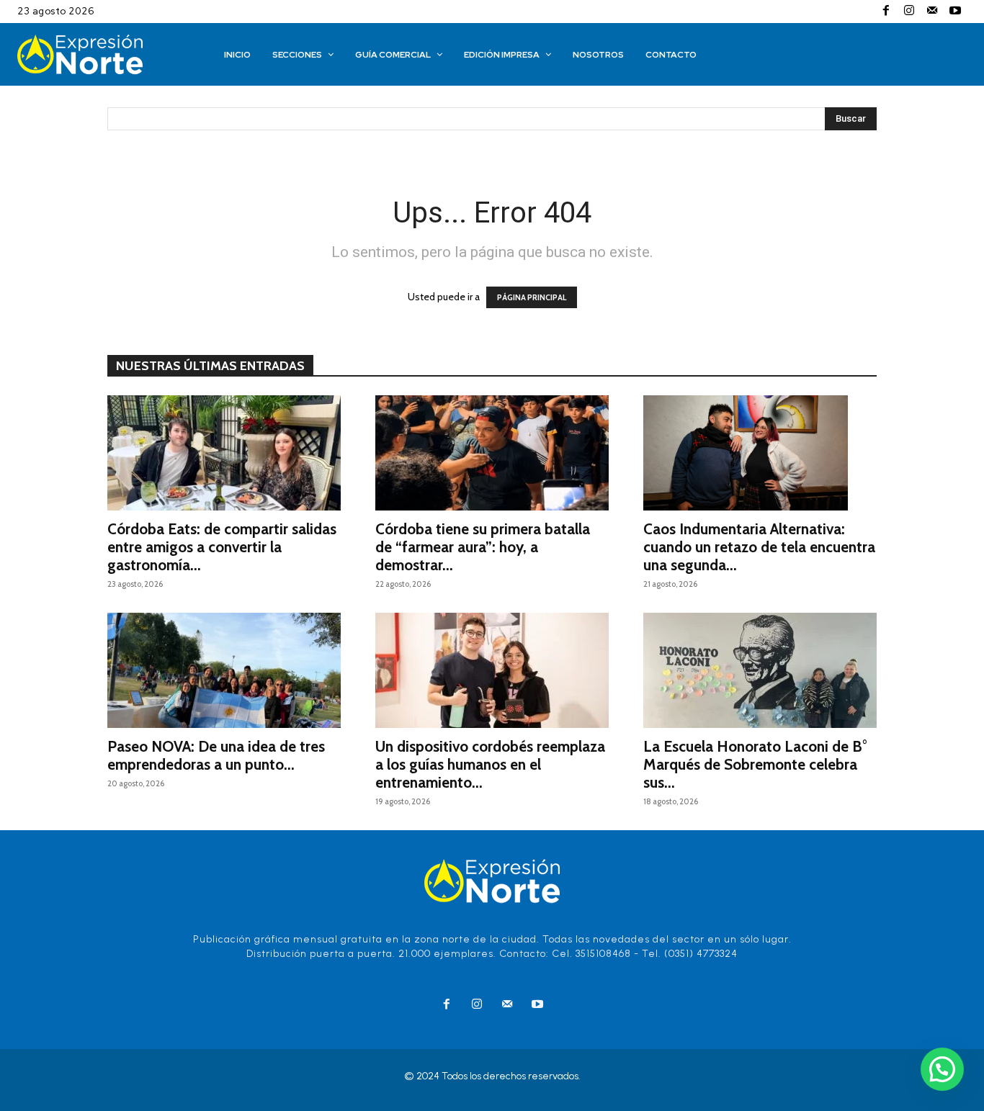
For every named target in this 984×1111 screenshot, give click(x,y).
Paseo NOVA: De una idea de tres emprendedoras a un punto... (216, 755)
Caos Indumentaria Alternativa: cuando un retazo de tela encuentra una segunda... (759, 547)
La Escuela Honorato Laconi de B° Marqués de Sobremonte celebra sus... (755, 764)
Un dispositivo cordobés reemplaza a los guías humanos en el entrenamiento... (490, 764)
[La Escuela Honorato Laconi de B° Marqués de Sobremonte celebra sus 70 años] (760, 670)
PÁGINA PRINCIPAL (531, 297)
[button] (942, 1069)
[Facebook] (886, 11)
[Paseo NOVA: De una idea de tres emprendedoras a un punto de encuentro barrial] (224, 670)
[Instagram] (909, 11)
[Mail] (932, 11)
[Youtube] (955, 11)
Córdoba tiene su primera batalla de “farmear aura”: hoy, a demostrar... (482, 547)
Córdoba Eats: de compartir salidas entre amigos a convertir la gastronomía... (221, 547)
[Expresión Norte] (100, 54)
